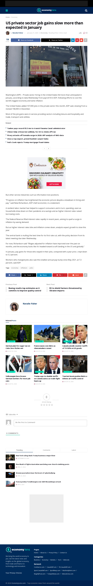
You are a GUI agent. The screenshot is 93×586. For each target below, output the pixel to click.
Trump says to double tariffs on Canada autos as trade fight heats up (47, 378)
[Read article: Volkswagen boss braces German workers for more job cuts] (19, 364)
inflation (24, 268)
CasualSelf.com (51, 567)
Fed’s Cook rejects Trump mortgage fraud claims (28, 142)
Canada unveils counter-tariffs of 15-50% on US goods (75, 347)
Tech (59, 560)
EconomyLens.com (19, 583)
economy (14, 268)
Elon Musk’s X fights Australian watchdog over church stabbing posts (42, 464)
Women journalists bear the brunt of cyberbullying (35, 473)
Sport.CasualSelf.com (41, 570)
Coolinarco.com (39, 567)
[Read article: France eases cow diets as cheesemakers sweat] (47, 334)
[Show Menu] (7, 10)
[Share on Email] (81, 40)
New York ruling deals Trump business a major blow (35, 456)
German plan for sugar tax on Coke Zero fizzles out (18, 347)
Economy (14, 17)
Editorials (66, 560)
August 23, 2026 (68, 381)
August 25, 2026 (68, 351)
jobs (31, 268)
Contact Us (63, 553)
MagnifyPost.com (39, 574)
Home (8, 17)
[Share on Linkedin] (73, 40)
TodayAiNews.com (53, 574)
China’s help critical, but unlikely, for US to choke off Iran (31, 132)
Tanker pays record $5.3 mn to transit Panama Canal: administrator (36, 128)
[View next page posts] (48, 148)
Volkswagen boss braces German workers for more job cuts (18, 378)
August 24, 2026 (40, 384)
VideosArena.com (67, 574)
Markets (52, 560)
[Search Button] (86, 10)
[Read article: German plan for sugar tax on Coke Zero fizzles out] (19, 334)
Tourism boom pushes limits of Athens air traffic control (75, 377)
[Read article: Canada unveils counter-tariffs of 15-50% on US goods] (75, 334)
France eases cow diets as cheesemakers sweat (44, 347)
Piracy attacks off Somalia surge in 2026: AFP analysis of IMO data (35, 135)
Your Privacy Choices (14, 573)
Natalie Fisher (18, 33)
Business (37, 560)
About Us (43, 553)
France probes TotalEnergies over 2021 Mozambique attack (38, 482)
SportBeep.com (55, 570)
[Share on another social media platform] (85, 40)
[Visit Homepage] (46, 10)
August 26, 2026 (12, 351)
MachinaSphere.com (69, 570)
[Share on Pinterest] (77, 40)
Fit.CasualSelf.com (64, 567)
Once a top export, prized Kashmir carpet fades (27, 139)
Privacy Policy (53, 553)
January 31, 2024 (32, 33)
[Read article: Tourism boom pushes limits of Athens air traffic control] (75, 364)
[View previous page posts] (44, 148)
